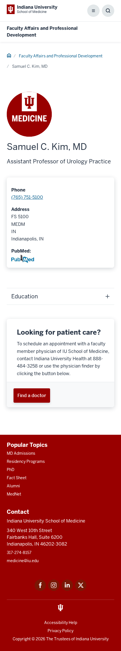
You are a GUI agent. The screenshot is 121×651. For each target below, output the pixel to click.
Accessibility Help (60, 622)
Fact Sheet (16, 477)
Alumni (13, 485)
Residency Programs (26, 461)
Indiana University (92, 638)
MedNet (14, 494)
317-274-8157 (19, 552)
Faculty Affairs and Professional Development (60, 55)
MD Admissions (21, 453)
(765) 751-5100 (27, 197)
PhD (10, 469)
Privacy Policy (60, 630)
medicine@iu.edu (23, 560)
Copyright (22, 638)
